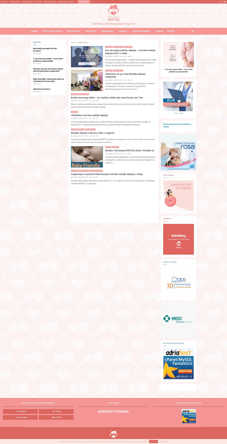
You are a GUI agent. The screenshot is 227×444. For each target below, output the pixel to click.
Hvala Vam (38, 2)
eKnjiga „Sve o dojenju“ (66, 2)
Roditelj (109, 56)
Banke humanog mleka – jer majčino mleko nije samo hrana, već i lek (107, 98)
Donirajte (167, 218)
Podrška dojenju (118, 47)
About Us (4, 2)
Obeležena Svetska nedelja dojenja (89, 115)
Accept (153, 441)
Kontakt (171, 31)
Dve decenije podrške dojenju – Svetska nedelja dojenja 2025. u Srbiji (130, 51)
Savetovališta (73, 31)
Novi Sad (81, 129)
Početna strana (15, 2)
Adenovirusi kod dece (41, 89)
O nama (34, 31)
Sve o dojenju (168, 175)
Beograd (108, 147)
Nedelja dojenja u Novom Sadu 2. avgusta (92, 133)
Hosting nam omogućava (173, 343)
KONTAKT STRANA (113, 412)
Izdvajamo (109, 47)
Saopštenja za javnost (96, 170)
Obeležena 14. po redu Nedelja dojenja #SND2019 (125, 75)
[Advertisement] (113, 204)
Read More (163, 441)
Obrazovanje (107, 31)
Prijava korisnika (27, 2)
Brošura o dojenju (50, 2)
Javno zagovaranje (141, 31)
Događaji (159, 31)
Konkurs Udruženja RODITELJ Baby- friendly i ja (129, 151)
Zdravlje (123, 31)
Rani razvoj (90, 31)
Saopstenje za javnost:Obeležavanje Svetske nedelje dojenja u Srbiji (106, 174)
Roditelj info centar (52, 31)
